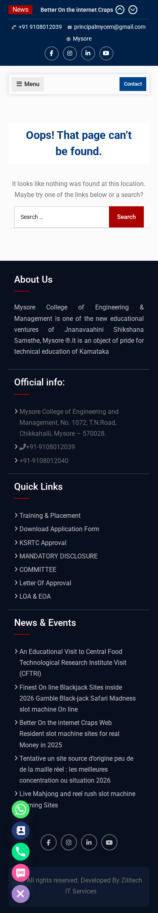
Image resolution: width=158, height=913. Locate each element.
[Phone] (21, 852)
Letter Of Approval (45, 583)
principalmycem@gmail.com (109, 27)
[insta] (70, 53)
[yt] (106, 53)
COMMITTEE (37, 569)
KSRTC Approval (42, 543)
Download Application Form (59, 529)
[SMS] (21, 873)
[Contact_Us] (21, 830)
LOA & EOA (35, 596)
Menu (31, 84)
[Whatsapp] (21, 809)
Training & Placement (50, 515)
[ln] (88, 53)
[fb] (52, 53)
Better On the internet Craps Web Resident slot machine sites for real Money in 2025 (69, 734)
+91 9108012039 (40, 27)
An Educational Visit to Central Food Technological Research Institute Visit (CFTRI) (72, 662)
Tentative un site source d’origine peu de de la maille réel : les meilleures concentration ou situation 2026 (76, 769)
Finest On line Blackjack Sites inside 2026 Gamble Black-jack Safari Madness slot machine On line (77, 698)
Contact (133, 84)
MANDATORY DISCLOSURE (58, 556)
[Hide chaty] (21, 894)
